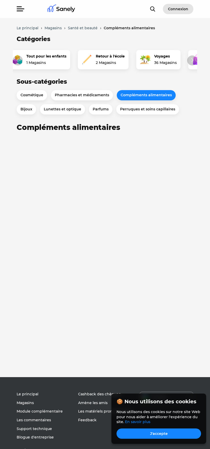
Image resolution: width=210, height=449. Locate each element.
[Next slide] (192, 60)
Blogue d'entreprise (35, 437)
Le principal (27, 394)
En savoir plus (137, 421)
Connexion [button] (178, 9)
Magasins (25, 402)
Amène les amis (93, 402)
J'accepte (159, 433)
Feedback (87, 420)
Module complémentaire (40, 411)
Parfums (101, 109)
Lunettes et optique (62, 109)
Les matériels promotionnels (104, 411)
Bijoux (26, 109)
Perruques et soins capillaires (147, 109)
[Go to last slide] (18, 60)
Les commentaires (34, 420)
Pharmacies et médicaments (82, 95)
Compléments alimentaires (146, 95)
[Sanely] (61, 9)
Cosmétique (31, 95)
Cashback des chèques (99, 394)
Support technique (34, 428)
